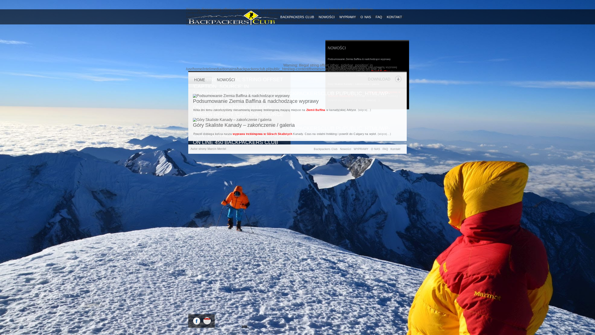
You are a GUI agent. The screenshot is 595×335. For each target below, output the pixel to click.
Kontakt (394, 17)
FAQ (379, 17)
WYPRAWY (347, 17)
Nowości (327, 17)
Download (379, 79)
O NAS (365, 17)
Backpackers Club (297, 17)
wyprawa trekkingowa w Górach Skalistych (262, 134)
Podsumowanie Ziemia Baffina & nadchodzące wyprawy (359, 59)
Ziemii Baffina (315, 110)
